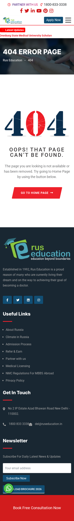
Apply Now (53, 20)
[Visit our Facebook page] (22, 11)
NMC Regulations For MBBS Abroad (30, 373)
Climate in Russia (17, 337)
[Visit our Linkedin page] (33, 11)
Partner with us (25, 4)
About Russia (15, 330)
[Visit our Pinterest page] (46, 11)
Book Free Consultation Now (37, 508)
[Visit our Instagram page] (51, 11)
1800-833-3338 (55, 4)
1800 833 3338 (19, 424)
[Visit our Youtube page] (39, 11)
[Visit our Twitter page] (27, 11)
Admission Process (18, 344)
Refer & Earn (14, 351)
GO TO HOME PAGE (34, 193)
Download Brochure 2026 (24, 489)
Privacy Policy (15, 380)
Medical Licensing (18, 366)
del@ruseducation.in (48, 424)
